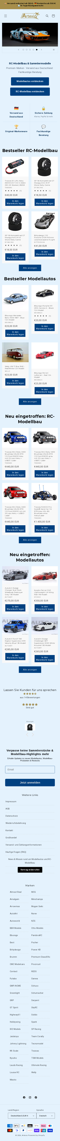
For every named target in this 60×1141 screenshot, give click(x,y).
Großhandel (11, 838)
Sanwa (34, 978)
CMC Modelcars (17, 964)
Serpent (35, 1000)
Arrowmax (15, 906)
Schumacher (37, 993)
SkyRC (34, 1007)
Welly (33, 1072)
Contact (13, 971)
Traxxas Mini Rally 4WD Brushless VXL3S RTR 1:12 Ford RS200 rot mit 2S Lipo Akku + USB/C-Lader (15, 511)
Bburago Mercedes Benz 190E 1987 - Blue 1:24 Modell (14, 317)
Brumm (13, 957)
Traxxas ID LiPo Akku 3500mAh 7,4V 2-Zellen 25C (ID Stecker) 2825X (15, 183)
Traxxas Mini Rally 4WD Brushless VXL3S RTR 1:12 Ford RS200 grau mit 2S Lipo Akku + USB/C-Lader (44, 456)
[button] (6, 16)
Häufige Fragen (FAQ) (16, 852)
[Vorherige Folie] (18, 50)
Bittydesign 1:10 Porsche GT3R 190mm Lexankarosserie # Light (44, 237)
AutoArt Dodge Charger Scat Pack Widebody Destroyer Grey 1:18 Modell (14, 591)
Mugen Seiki (37, 906)
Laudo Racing (16, 1065)
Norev (34, 913)
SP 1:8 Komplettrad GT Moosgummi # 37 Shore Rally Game (44, 183)
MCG (33, 892)
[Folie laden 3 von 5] (30, 49)
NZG (33, 921)
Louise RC (14, 1072)
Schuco (35, 986)
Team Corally (37, 1036)
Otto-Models (37, 928)
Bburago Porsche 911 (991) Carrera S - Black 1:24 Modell (44, 308)
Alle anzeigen (30, 268)
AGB (8, 809)
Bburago (14, 935)
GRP (12, 1000)
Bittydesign (15, 950)
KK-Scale (14, 1051)
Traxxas (35, 1051)
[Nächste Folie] (41, 50)
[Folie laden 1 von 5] (23, 49)
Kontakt (9, 830)
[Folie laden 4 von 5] (33, 49)
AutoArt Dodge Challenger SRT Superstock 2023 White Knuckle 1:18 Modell (44, 642)
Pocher (34, 942)
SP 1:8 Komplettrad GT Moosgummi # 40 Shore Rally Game (15, 237)
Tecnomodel (37, 1044)
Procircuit (36, 964)
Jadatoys (14, 1036)
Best (12, 942)
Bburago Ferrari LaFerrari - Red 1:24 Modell (42, 375)
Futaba (13, 978)
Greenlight (15, 993)
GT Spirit (14, 1007)
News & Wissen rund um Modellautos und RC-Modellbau (30, 861)
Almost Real (16, 892)
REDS (34, 971)
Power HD (36, 950)
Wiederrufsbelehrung (16, 823)
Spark (34, 1022)
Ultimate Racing (39, 1065)
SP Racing (36, 1029)
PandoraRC (36, 935)
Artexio (25, 1135)
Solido (34, 1015)
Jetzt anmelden (30, 782)
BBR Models (15, 928)
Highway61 (15, 1015)
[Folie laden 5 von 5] (36, 49)
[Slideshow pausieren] (55, 50)
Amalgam (14, 899)
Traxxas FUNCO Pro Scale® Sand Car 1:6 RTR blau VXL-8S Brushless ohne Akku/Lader (43, 511)
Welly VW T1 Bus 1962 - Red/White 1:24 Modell (15, 367)
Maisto (13, 1080)
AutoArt (14, 913)
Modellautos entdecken (30, 81)
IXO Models (15, 1029)
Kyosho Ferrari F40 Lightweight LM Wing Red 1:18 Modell (44, 592)
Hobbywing (15, 1022)
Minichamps (37, 899)
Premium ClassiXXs (40, 957)
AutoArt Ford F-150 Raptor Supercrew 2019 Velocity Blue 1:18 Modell (15, 641)
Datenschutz (12, 816)
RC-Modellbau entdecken (30, 91)
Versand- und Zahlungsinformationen (24, 845)
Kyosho (13, 1058)
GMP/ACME (15, 986)
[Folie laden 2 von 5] (26, 49)
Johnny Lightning (18, 1044)
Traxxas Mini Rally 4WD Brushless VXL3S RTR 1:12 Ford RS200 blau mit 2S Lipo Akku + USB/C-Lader (15, 456)
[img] (30, 694)
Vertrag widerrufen (30, 870)
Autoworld (15, 921)
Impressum (11, 801)
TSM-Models (37, 1058)
